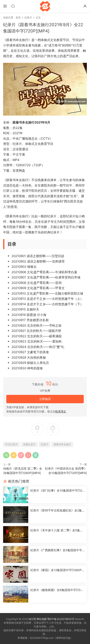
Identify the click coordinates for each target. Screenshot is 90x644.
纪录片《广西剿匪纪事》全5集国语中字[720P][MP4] (57, 550)
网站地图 (42, 619)
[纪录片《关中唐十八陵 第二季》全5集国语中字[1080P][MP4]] (15, 534)
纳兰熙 (32, 619)
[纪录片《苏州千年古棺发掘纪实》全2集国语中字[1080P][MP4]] (15, 514)
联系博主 (60, 411)
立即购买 (45, 399)
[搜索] (13, 6)
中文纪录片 (11, 444)
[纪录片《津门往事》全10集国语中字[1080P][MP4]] (15, 494)
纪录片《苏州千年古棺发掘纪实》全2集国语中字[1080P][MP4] (57, 511)
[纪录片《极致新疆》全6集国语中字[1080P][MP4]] (15, 594)
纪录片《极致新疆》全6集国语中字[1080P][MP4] (57, 590)
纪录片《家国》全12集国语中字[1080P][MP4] (56, 570)
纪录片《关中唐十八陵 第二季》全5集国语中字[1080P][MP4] (56, 530)
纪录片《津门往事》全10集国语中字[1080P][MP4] (57, 491)
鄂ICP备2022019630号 (60, 619)
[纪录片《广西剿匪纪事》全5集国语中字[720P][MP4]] (15, 554)
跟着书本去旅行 (62, 444)
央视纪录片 (29, 444)
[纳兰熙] (45, 6)
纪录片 (44, 444)
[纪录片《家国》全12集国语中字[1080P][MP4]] (15, 574)
